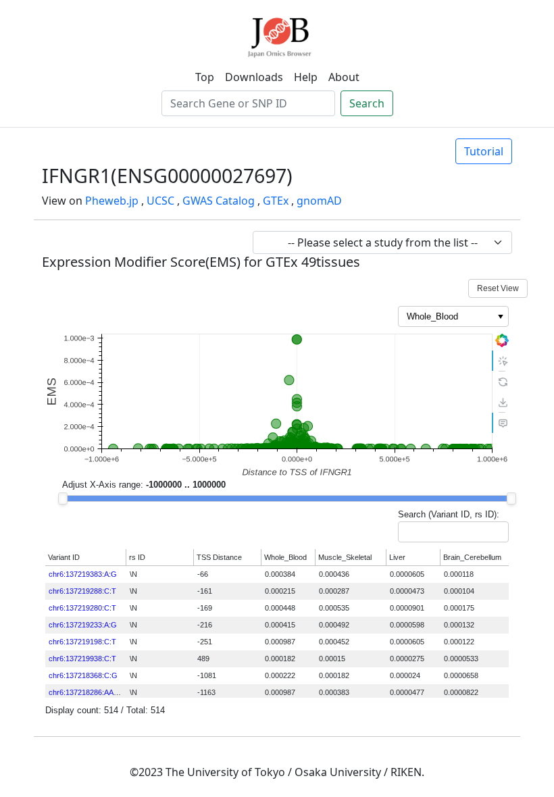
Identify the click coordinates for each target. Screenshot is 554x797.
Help (306, 77)
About (343, 77)
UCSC (160, 200)
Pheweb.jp (111, 200)
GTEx (275, 200)
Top (204, 77)
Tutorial (483, 151)
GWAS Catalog (218, 200)
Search (366, 103)
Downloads (254, 77)
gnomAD (319, 200)
